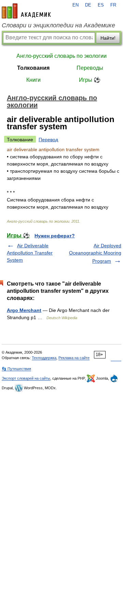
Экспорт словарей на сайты (26, 378)
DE (88, 5)
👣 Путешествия (16, 369)
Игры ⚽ (89, 80)
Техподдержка (44, 358)
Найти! (107, 38)
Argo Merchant (24, 310)
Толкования (33, 68)
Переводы (90, 68)
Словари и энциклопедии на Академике (58, 25)
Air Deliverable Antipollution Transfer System (30, 253)
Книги (33, 80)
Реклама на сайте (74, 358)
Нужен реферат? (55, 235)
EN (75, 5)
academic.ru (26, 10)
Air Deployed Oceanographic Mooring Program (95, 253)
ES (101, 5)
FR (113, 5)
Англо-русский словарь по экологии (61, 56)
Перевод (48, 139)
